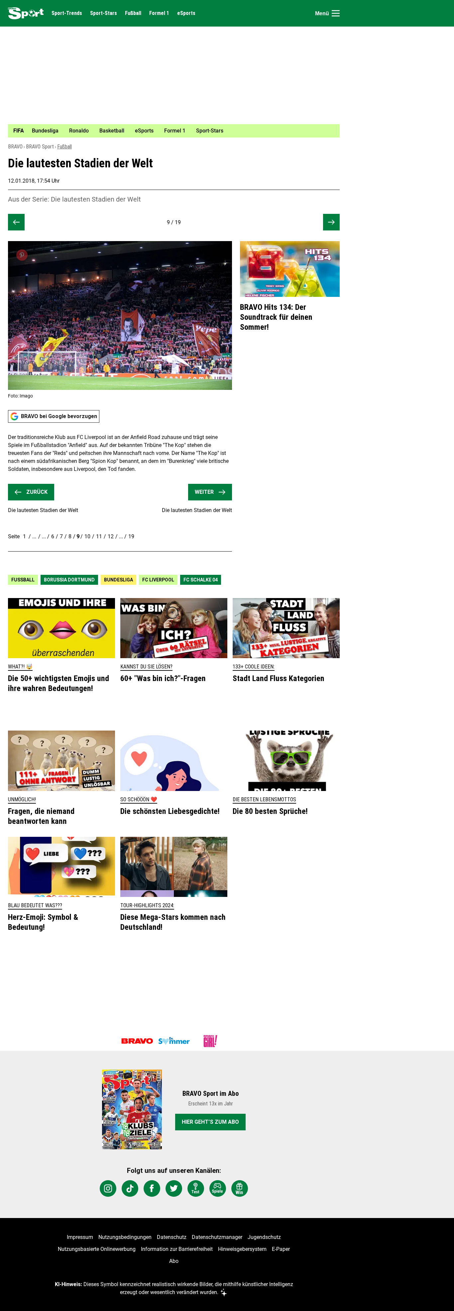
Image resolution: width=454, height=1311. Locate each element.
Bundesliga (118, 579)
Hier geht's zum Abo (210, 1122)
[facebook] (152, 1188)
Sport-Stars (103, 13)
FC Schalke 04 (200, 579)
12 (111, 536)
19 (131, 536)
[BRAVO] (137, 1041)
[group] (170, 130)
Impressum (80, 1237)
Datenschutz (171, 1237)
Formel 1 (159, 13)
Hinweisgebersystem (242, 1249)
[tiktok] (130, 1188)
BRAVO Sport (40, 146)
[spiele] (217, 1188)
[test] (195, 1188)
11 (99, 536)
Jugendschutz (264, 1237)
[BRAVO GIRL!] (210, 1041)
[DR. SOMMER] (173, 1041)
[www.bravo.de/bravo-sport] (26, 13)
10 (87, 536)
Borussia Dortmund (69, 579)
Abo (173, 1261)
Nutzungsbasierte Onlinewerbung (97, 1249)
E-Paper (281, 1249)
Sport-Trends (67, 13)
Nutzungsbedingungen (125, 1237)
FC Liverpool (158, 579)
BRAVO (15, 146)
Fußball (133, 13)
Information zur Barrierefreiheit (177, 1249)
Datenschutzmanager (217, 1237)
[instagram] (108, 1188)
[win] (239, 1188)
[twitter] (174, 1188)
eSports (186, 13)
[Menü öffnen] (336, 13)
